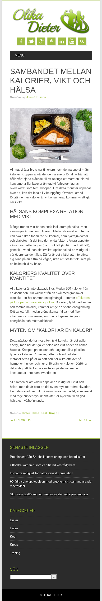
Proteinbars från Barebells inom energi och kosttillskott (47, 457)
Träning (15, 553)
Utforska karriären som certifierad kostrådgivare (42, 465)
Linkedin (62, 41)
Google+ (41, 41)
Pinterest (51, 41)
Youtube (72, 41)
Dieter (26, 413)
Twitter (31, 41)
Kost (44, 413)
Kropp (53, 413)
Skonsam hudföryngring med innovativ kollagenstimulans (49, 494)
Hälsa (35, 413)
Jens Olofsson (36, 97)
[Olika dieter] (51, 33)
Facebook (21, 41)
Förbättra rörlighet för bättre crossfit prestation (41, 473)
